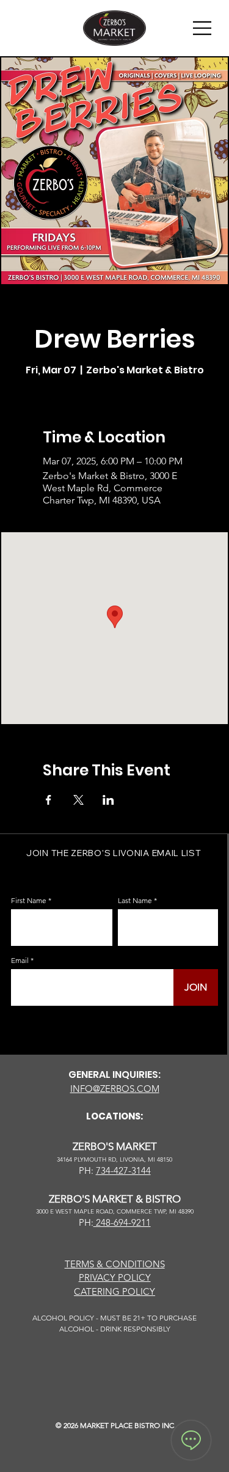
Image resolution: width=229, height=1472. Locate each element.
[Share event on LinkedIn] (108, 800)
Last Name (135, 900)
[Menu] (202, 28)
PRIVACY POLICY (115, 1277)
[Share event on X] (78, 800)
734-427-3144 (123, 1170)
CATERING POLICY (114, 1291)
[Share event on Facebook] (48, 800)
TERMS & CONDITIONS (115, 1264)
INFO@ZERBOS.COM (114, 1088)
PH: (86, 1222)
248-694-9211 (122, 1222)
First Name (28, 900)
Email (20, 960)
